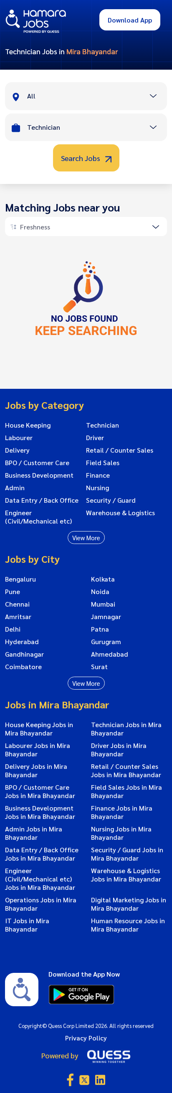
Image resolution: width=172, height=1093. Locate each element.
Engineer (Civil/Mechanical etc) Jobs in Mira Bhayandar (40, 879)
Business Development (39, 475)
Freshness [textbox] (35, 226)
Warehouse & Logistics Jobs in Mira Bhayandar (126, 874)
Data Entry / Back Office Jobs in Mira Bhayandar (41, 854)
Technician (102, 425)
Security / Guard (111, 500)
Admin (15, 488)
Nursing (97, 488)
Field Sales (102, 462)
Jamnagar (106, 616)
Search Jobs (81, 158)
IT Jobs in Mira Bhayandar (27, 925)
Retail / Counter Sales (119, 450)
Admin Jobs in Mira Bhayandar (33, 833)
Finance (98, 475)
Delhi (12, 629)
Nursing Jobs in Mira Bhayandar (121, 833)
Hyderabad (22, 641)
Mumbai (103, 604)
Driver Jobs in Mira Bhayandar (119, 749)
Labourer (19, 437)
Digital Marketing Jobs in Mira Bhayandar (128, 904)
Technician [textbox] (43, 127)
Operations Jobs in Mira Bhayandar (40, 904)
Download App (130, 19)
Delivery (17, 450)
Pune (12, 591)
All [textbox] (31, 95)
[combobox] (97, 96)
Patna (100, 629)
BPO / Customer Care (37, 462)
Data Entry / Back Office (41, 500)
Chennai (17, 604)
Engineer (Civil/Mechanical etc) (38, 517)
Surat (99, 666)
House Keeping (28, 425)
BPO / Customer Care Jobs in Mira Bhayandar (40, 791)
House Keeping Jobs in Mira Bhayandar (39, 728)
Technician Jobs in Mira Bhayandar (126, 728)
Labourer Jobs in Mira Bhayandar (37, 749)
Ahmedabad (109, 654)
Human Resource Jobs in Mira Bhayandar (128, 925)
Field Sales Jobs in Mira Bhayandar (126, 791)
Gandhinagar (24, 654)
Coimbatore (23, 666)
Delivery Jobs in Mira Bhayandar (36, 770)
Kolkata (103, 579)
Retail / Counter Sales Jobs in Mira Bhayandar (126, 770)
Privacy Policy (86, 1037)
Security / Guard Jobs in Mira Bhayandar (127, 854)
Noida (100, 591)
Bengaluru (20, 579)
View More (86, 537)
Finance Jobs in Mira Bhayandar (121, 812)
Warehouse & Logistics (120, 513)
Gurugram (106, 641)
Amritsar (18, 616)
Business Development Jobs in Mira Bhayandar (40, 812)
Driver (95, 437)
